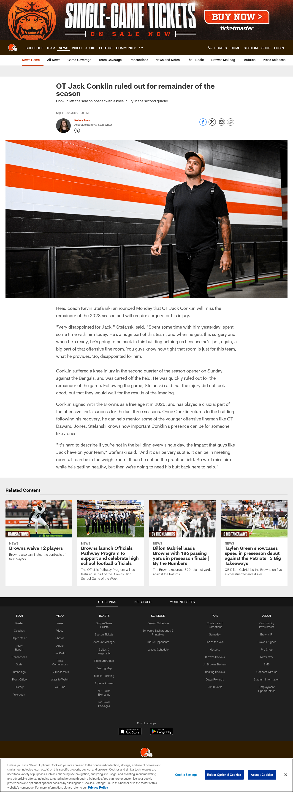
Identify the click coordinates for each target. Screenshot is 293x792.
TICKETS (104, 615)
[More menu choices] (141, 47)
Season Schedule (158, 623)
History (19, 686)
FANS (215, 615)
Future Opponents (158, 641)
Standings (19, 671)
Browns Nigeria (267, 641)
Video (59, 630)
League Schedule (158, 649)
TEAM (19, 615)
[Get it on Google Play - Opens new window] (161, 733)
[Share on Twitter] (212, 124)
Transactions (19, 657)
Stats (19, 664)
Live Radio (60, 653)
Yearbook (19, 694)
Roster (19, 623)
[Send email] (221, 124)
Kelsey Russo (82, 120)
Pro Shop (267, 649)
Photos (59, 638)
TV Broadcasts (60, 671)
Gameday (215, 634)
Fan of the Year (215, 641)
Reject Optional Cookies (224, 774)
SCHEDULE (158, 615)
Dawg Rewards (215, 679)
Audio (60, 645)
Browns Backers (215, 657)
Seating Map (104, 668)
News (60, 623)
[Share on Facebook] (203, 124)
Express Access (104, 683)
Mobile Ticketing (104, 675)
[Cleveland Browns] (146, 753)
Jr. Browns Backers (215, 664)
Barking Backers (215, 671)
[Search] (210, 47)
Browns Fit (266, 634)
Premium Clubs (104, 660)
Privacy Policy (98, 787)
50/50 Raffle (214, 686)
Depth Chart (19, 638)
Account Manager (104, 641)
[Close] (286, 775)
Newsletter (266, 657)
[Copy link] (230, 122)
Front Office (19, 679)
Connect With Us (266, 671)
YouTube (60, 686)
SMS (267, 664)
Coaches (19, 630)
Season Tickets (104, 634)
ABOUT (266, 615)
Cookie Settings (186, 774)
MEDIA (60, 615)
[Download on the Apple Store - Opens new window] (130, 732)
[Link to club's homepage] (12, 47)
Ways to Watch (60, 679)
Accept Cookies (262, 774)
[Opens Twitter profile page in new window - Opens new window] (77, 130)
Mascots (215, 649)
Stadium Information (266, 679)
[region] (146, 775)
